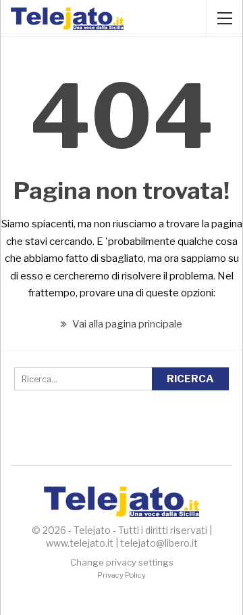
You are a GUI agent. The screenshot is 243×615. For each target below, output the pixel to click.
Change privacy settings (121, 562)
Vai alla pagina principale (126, 324)
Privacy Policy (121, 575)
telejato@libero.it (159, 543)
